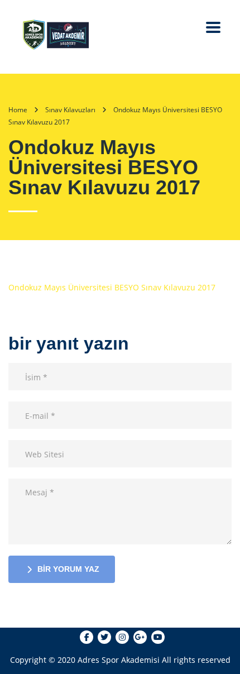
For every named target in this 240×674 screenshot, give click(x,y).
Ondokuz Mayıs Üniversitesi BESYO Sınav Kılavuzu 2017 (111, 287)
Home (17, 109)
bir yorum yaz (68, 569)
